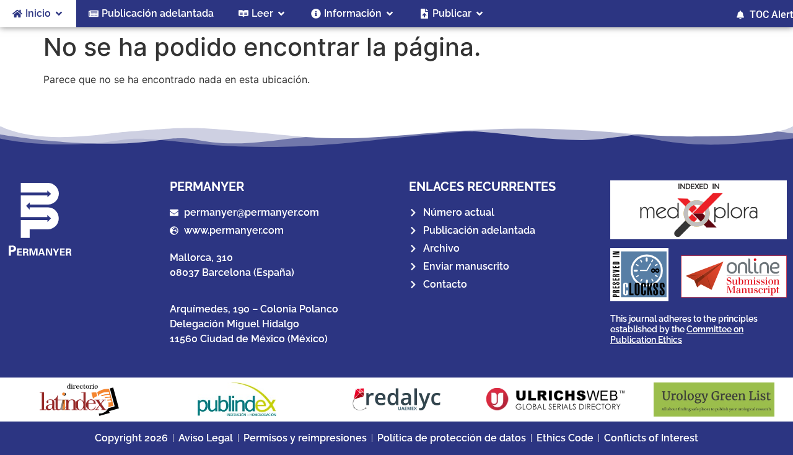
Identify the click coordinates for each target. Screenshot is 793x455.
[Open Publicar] (479, 13)
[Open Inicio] (59, 13)
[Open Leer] (281, 13)
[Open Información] (390, 13)
